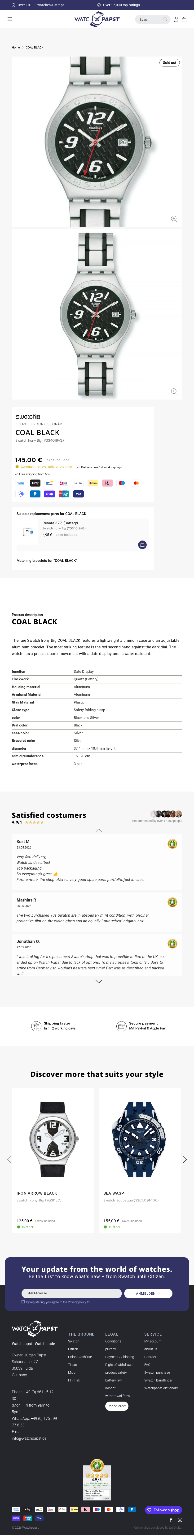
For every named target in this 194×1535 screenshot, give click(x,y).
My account (153, 1341)
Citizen (73, 1349)
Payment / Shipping (119, 1357)
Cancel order (117, 1406)
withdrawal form (117, 1396)
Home (16, 47)
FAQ (147, 1365)
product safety (116, 1372)
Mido (71, 1372)
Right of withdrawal (119, 1365)
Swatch (73, 1341)
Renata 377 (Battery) (60, 523)
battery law (113, 1380)
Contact (150, 1357)
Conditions (113, 1341)
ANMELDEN (146, 1293)
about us (150, 1349)
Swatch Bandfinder (158, 1380)
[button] (184, 19)
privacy (110, 1349)
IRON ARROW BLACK (37, 1193)
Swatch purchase (157, 1372)
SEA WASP (113, 1193)
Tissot (72, 1365)
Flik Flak (74, 1380)
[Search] (165, 19)
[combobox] (153, 19)
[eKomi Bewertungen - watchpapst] (97, 1479)
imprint (110, 1388)
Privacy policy (77, 1302)
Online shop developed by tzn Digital (158, 1527)
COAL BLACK (34, 47)
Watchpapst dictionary (161, 1388)
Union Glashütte (80, 1357)
